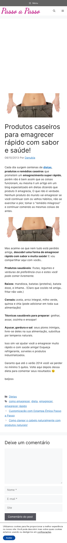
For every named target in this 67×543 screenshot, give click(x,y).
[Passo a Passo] (21, 11)
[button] (54, 11)
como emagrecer (19, 401)
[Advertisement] (33, 58)
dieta (34, 401)
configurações (44, 532)
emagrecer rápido (16, 406)
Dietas (13, 396)
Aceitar (9, 538)
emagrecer (46, 401)
